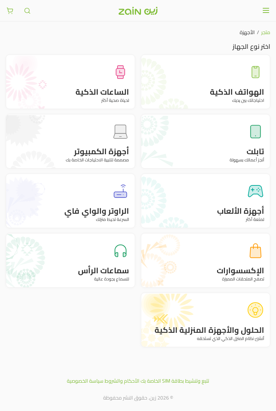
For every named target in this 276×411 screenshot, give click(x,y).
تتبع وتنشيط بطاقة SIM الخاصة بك (175, 381)
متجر (265, 32)
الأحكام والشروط (122, 381)
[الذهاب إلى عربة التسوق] (10, 10)
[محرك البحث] (27, 10)
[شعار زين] (138, 10)
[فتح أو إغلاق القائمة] (266, 10)
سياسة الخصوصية (85, 381)
